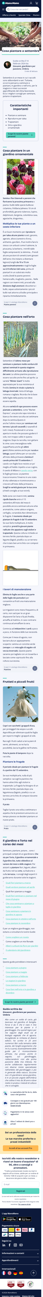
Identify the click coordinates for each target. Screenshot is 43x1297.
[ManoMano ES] (21, 1273)
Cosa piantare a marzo (16, 985)
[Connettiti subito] (31, 3)
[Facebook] (9, 1245)
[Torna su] (33, 1273)
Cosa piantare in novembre (18, 923)
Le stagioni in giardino (16, 980)
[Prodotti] (3, 9)
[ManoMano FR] (4, 1273)
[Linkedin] (4, 1245)
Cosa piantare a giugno (16, 967)
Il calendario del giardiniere (18, 950)
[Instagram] (15, 1245)
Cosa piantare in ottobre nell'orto (21, 919)
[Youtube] (21, 1245)
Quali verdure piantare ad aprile (20, 887)
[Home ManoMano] (14, 3)
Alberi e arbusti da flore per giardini (22, 946)
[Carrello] (36, 3)
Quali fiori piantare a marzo (18, 883)
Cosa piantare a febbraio (17, 976)
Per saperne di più (24, 1204)
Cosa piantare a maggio (16, 972)
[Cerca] (8, 9)
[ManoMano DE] (15, 1273)
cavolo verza (26, 470)
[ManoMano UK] (9, 1273)
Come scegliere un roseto (17, 937)
